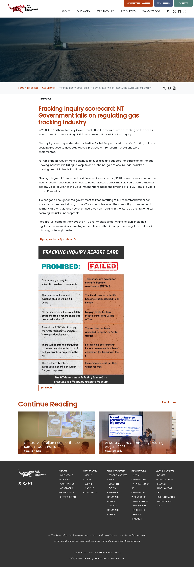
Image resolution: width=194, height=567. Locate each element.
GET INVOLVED (116, 470)
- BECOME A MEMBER (117, 475)
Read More (169, 402)
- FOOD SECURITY (91, 492)
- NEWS (135, 475)
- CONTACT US (66, 488)
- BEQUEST (161, 483)
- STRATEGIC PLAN (67, 497)
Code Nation (100, 558)
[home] (23, 8)
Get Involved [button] (105, 11)
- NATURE (87, 475)
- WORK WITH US (67, 483)
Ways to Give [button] (151, 11)
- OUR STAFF (64, 479)
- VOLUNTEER (113, 483)
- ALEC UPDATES (139, 505)
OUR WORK (90, 470)
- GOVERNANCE (66, 492)
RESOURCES (139, 470)
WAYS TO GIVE (165, 470)
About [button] (65, 11)
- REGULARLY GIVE (164, 479)
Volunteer (163, 3)
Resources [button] (130, 11)
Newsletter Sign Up (138, 3)
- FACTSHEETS (138, 510)
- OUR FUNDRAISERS (165, 497)
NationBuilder (118, 558)
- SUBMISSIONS (139, 479)
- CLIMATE (87, 483)
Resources (32, 88)
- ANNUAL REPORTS (140, 501)
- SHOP (110, 479)
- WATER (87, 479)
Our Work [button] (83, 11)
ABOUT (63, 470)
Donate (183, 3)
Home (21, 88)
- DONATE (160, 475)
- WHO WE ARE (66, 475)
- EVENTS (111, 488)
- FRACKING (88, 488)
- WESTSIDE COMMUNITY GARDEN (113, 497)
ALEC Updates (49, 88)
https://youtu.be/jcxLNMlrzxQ (57, 239)
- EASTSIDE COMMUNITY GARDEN (113, 510)
